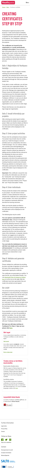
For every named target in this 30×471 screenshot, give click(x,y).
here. (11, 328)
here (17, 388)
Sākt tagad (6, 341)
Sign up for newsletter (6, 442)
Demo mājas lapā (7, 352)
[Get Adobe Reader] (15, 404)
